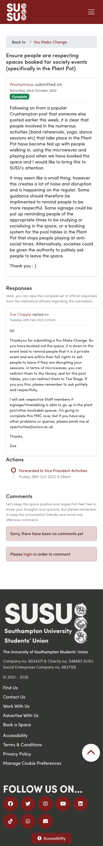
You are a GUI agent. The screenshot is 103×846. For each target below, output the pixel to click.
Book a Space (17, 724)
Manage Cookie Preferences (32, 763)
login (28, 554)
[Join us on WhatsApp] (28, 821)
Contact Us (14, 697)
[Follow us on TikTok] (10, 821)
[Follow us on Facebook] (10, 803)
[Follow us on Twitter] (28, 803)
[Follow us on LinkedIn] (80, 803)
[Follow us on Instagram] (45, 803)
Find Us (10, 687)
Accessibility (55, 838)
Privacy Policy (17, 754)
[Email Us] (45, 821)
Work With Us (16, 706)
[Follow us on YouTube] (63, 803)
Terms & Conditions (22, 744)
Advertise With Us (20, 715)
